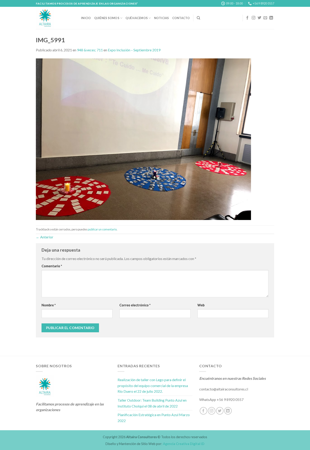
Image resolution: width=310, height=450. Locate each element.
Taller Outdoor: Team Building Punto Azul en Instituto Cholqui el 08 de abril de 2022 (152, 403)
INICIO (86, 18)
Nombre (49, 305)
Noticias (161, 18)
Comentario (52, 266)
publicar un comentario (102, 229)
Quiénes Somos (106, 18)
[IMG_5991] (143, 139)
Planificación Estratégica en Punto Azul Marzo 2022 (154, 417)
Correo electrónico (134, 305)
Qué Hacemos (136, 18)
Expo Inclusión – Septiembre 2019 (134, 50)
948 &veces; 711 (90, 50)
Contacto (181, 18)
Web (200, 305)
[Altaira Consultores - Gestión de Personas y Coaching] (55, 18)
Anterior (44, 237)
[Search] (198, 18)
